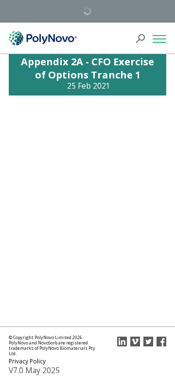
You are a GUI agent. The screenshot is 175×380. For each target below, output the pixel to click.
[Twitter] (148, 341)
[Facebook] (161, 341)
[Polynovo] (43, 38)
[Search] (143, 38)
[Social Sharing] (122, 341)
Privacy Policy (27, 361)
